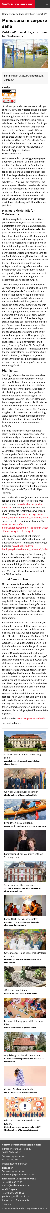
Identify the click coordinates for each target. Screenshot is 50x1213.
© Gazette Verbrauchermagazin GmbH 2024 (25, 1208)
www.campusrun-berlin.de (31, 718)
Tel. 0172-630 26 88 (12, 1182)
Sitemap (6, 1204)
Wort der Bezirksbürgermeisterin (21, 791)
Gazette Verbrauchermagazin (17, 3)
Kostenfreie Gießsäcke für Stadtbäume (20, 993)
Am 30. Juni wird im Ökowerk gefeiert (20, 1092)
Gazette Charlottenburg (22, 13)
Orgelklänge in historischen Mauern (22, 1055)
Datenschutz (22, 1200)
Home (5, 13)
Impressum (8, 1200)
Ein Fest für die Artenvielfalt (18, 1089)
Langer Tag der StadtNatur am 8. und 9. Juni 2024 (25, 826)
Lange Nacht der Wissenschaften (21, 918)
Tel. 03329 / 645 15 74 (13, 1171)
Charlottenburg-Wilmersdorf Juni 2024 (20, 795)
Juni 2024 (42, 13)
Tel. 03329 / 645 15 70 (13, 1156)
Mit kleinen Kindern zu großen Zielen (20, 1027)
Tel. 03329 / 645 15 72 (13, 1192)
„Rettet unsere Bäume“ (16, 990)
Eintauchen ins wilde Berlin (18, 822)
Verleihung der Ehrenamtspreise (21, 885)
